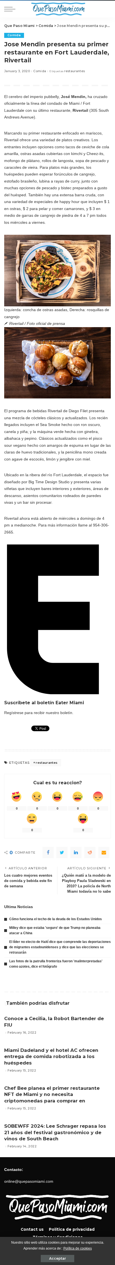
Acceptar (57, 1258)
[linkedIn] (76, 852)
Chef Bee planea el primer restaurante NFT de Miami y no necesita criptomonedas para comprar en (52, 1094)
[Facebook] (48, 852)
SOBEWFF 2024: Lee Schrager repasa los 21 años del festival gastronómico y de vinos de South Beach (55, 1132)
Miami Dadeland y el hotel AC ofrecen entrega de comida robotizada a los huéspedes (51, 1056)
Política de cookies (77, 1248)
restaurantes (74, 71)
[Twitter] (62, 852)
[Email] (103, 852)
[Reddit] (89, 852)
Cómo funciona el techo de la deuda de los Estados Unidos (55, 919)
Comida (14, 35)
